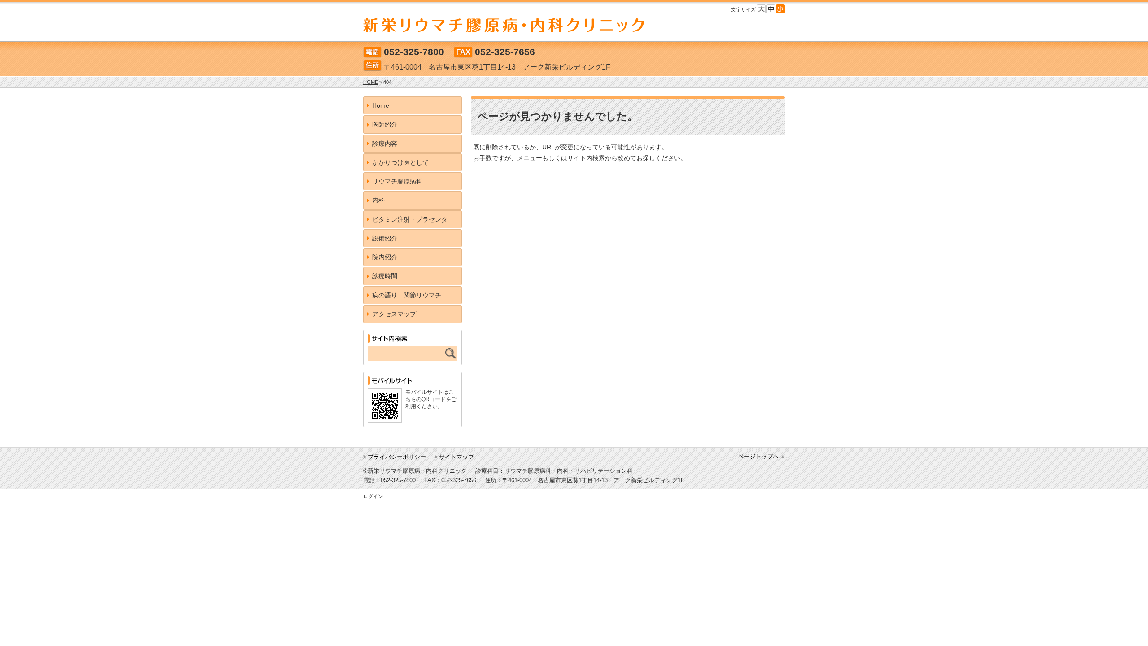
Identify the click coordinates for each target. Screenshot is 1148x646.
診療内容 (384, 143)
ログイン (373, 496)
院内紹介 (384, 257)
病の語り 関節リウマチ (406, 295)
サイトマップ (456, 457)
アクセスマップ (394, 314)
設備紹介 (384, 238)
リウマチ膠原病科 (397, 181)
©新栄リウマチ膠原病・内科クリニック (415, 470)
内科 (378, 200)
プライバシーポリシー (397, 457)
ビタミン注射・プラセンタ (410, 219)
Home (380, 105)
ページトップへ (758, 456)
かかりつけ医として (400, 162)
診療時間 (384, 275)
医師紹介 (384, 124)
